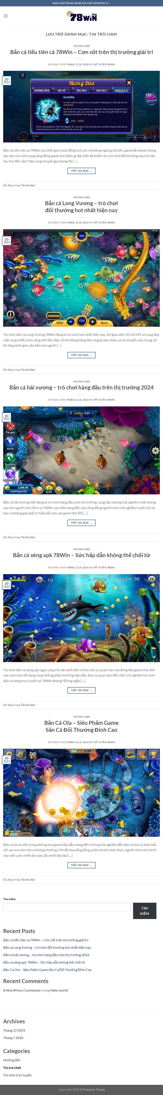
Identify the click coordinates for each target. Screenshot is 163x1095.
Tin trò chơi (81, 46)
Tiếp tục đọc (81, 170)
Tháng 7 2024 (13, 1038)
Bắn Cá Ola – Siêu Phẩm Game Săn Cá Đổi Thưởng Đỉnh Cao (47, 970)
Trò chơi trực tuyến (17, 1075)
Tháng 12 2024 (14, 1030)
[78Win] (81, 15)
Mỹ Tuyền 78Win (104, 64)
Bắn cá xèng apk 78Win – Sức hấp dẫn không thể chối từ (81, 555)
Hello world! (59, 990)
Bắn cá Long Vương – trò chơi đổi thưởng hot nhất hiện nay (47, 947)
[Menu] (5, 16)
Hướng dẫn (11, 1060)
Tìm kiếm (9, 899)
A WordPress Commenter (22, 990)
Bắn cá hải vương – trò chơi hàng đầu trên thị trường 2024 (81, 387)
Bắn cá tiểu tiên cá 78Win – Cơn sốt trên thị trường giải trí (81, 52)
